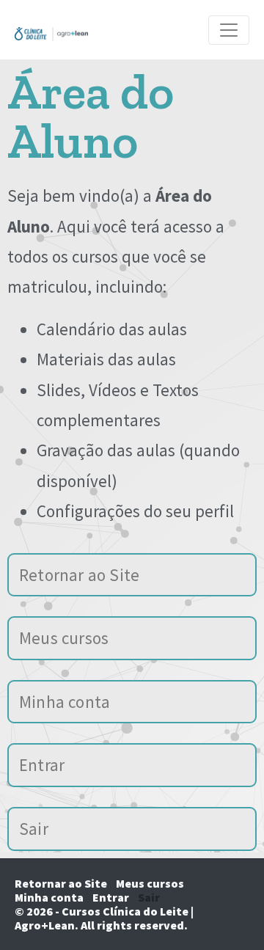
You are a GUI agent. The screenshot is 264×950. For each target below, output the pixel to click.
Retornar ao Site (79, 574)
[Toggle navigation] (228, 30)
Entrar (42, 764)
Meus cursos (64, 637)
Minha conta (64, 701)
